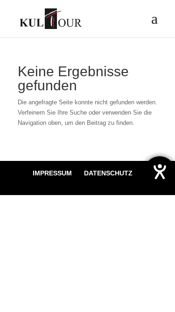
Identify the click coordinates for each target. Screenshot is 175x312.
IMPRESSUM (52, 173)
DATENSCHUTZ (108, 173)
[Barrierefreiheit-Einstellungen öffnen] (159, 171)
